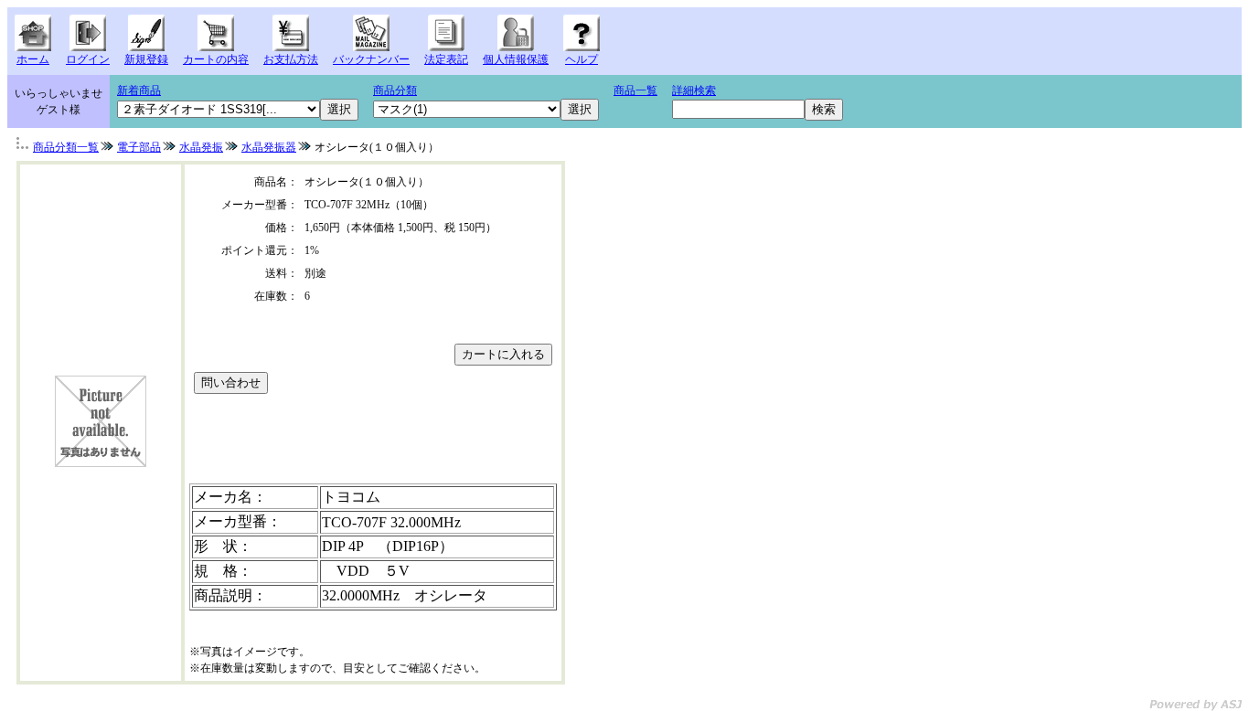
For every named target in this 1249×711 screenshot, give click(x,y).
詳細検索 (694, 90)
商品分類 (395, 90)
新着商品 (139, 90)
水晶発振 (201, 147)
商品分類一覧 (66, 147)
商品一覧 (635, 90)
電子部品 (139, 147)
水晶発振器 (268, 147)
